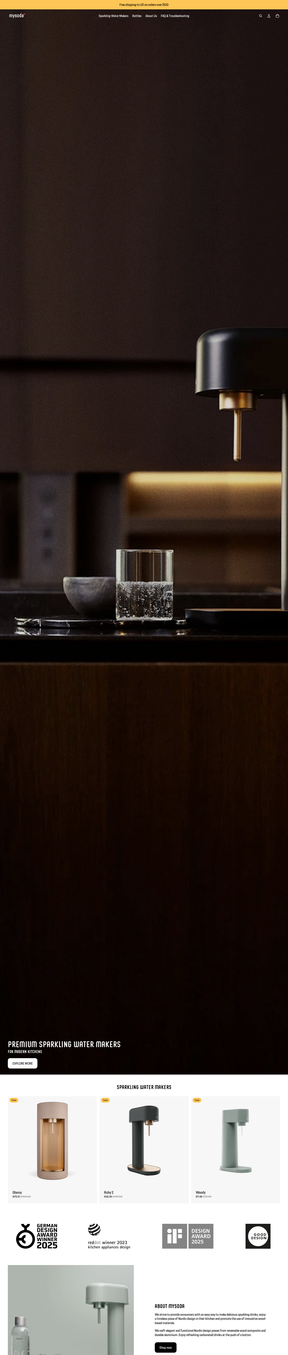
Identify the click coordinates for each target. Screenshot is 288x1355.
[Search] (260, 16)
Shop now (165, 1347)
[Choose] (91, 1179)
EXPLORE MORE (23, 1063)
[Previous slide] (14, 1141)
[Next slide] (91, 1141)
